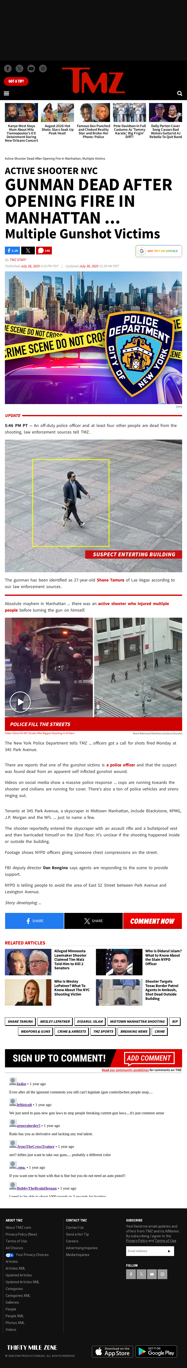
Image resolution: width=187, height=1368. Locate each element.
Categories (14, 1289)
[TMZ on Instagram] (43, 68)
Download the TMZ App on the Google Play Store (156, 1351)
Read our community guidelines (125, 1070)
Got (16, 81)
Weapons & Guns (35, 1031)
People (11, 1309)
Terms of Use (16, 1241)
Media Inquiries (77, 1255)
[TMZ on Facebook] (8, 68)
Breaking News (133, 1031)
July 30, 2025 (89, 266)
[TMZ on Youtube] (31, 68)
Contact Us (75, 1227)
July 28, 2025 (30, 266)
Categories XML (18, 1296)
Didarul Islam (90, 1021)
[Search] (180, 93)
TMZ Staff (17, 259)
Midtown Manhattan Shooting (137, 1021)
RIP (175, 1021)
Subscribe (169, 1251)
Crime (159, 1031)
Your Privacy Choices (32, 1255)
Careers (72, 1241)
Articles (12, 1262)
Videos (11, 1330)
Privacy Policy (137, 1241)
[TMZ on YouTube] (152, 1274)
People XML (15, 1316)
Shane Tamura (20, 1021)
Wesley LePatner (55, 1021)
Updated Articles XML (22, 1282)
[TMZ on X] (19, 68)
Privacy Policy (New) (21, 1234)
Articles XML (15, 1268)
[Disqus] (93, 1136)
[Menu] (7, 93)
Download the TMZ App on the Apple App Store (112, 1352)
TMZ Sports (103, 1031)
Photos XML (15, 1323)
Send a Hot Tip (77, 1234)
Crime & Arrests (71, 1031)
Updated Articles (19, 1275)
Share (37, 920)
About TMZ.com (18, 1227)
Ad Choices (14, 1248)
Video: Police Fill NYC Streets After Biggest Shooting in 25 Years (40, 733)
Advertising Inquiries (82, 1248)
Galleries (12, 1302)
